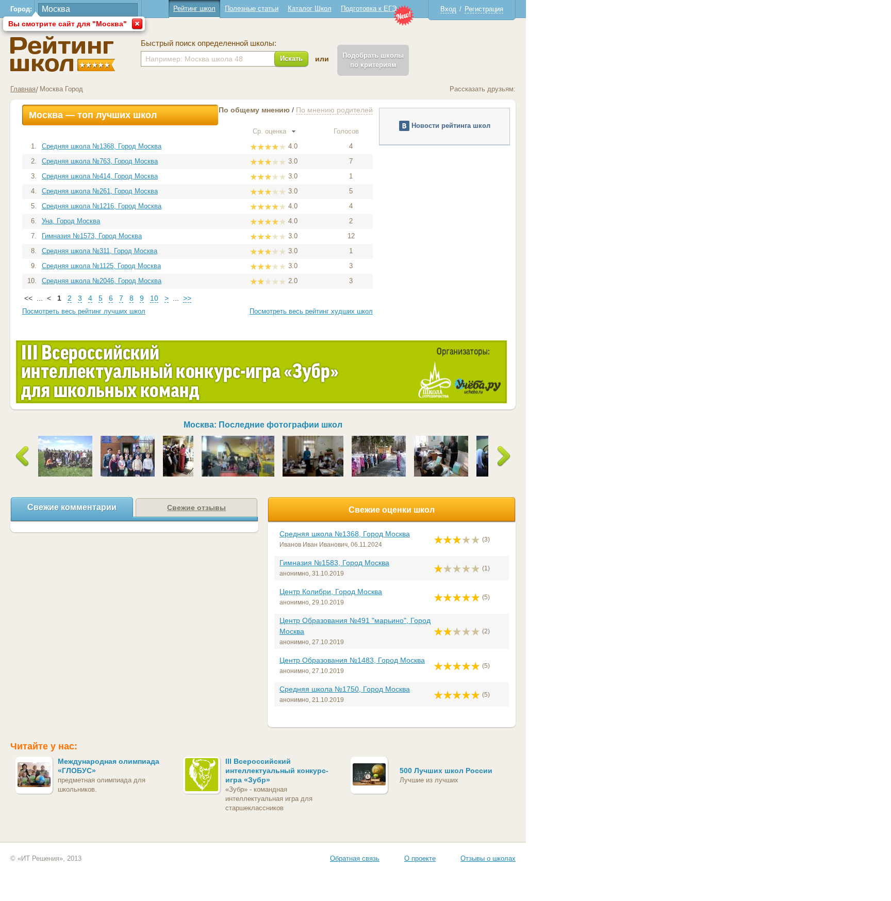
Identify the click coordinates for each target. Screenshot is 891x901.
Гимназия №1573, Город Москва (92, 236)
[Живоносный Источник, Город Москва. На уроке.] (441, 440)
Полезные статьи (251, 8)
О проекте (420, 858)
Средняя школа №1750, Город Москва (344, 689)
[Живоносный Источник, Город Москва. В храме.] (178, 440)
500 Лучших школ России (446, 770)
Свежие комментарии (72, 507)
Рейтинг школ (194, 8)
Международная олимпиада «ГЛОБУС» (108, 766)
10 (154, 298)
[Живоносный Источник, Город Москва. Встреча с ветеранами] (128, 440)
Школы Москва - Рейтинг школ (62, 54)
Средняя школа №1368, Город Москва (101, 146)
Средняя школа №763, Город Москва (100, 161)
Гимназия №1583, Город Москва (334, 563)
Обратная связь (355, 858)
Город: (21, 9)
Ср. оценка (270, 131)
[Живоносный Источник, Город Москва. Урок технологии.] (313, 440)
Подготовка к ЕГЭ (369, 8)
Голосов (347, 131)
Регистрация (484, 9)
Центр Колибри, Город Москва (330, 591)
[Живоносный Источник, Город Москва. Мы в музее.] (238, 440)
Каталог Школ (310, 8)
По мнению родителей (334, 110)
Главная (23, 89)
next (503, 456)
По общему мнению (254, 110)
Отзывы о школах (488, 858)
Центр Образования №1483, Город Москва (352, 660)
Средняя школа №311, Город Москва (99, 251)
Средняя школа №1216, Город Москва (101, 206)
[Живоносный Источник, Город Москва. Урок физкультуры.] (379, 440)
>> (187, 298)
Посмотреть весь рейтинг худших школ (311, 311)
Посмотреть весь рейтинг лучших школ (83, 311)
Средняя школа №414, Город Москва (100, 176)
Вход (448, 9)
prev (22, 456)
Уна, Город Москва (71, 221)
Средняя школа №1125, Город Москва (101, 266)
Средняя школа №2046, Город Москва (101, 281)
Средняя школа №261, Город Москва (100, 191)
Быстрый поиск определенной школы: (208, 43)
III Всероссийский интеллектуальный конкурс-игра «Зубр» (276, 770)
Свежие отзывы (196, 507)
